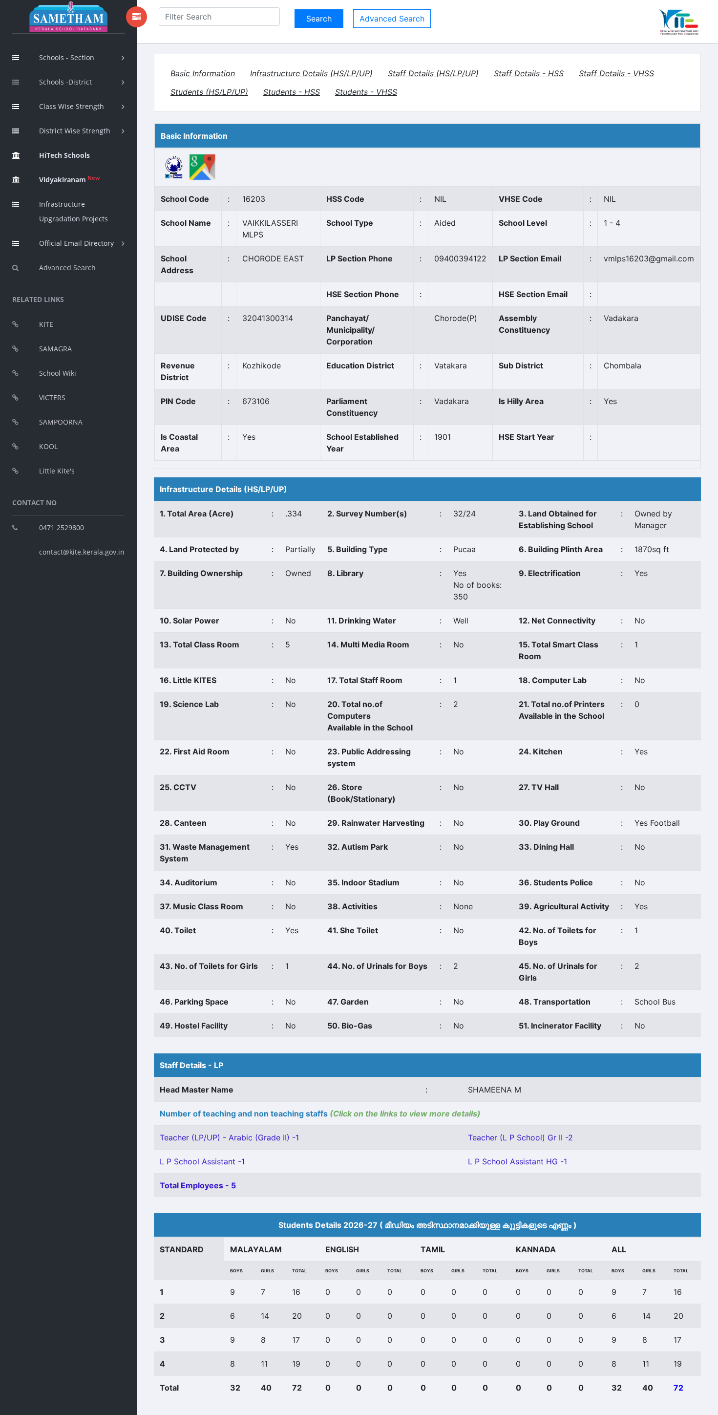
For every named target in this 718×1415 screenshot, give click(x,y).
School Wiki (57, 373)
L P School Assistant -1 (202, 1161)
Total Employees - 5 (198, 1185)
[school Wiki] (174, 167)
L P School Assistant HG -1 (517, 1161)
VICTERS (52, 397)
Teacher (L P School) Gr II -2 (520, 1137)
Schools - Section (66, 57)
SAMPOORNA (61, 422)
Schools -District (65, 81)
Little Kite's (57, 470)
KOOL (48, 446)
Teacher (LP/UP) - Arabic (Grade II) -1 (229, 1137)
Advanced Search (67, 267)
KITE (46, 324)
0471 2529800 (61, 527)
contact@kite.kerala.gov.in (82, 552)
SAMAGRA (55, 348)
